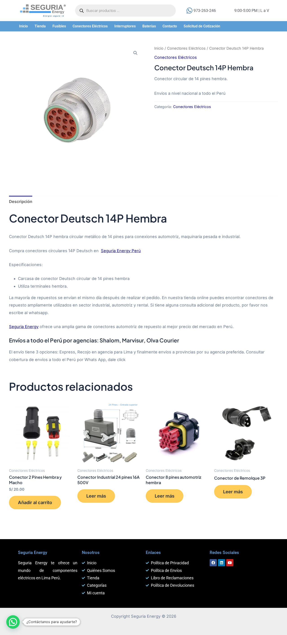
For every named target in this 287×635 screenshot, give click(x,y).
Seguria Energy (24, 326)
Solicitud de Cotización (202, 26)
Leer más (96, 496)
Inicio (23, 26)
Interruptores (125, 26)
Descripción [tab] (20, 201)
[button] (23, 26)
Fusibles (59, 26)
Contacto (170, 26)
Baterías (149, 26)
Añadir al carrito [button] (35, 502)
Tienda (40, 26)
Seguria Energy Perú (121, 250)
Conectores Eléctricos (90, 26)
